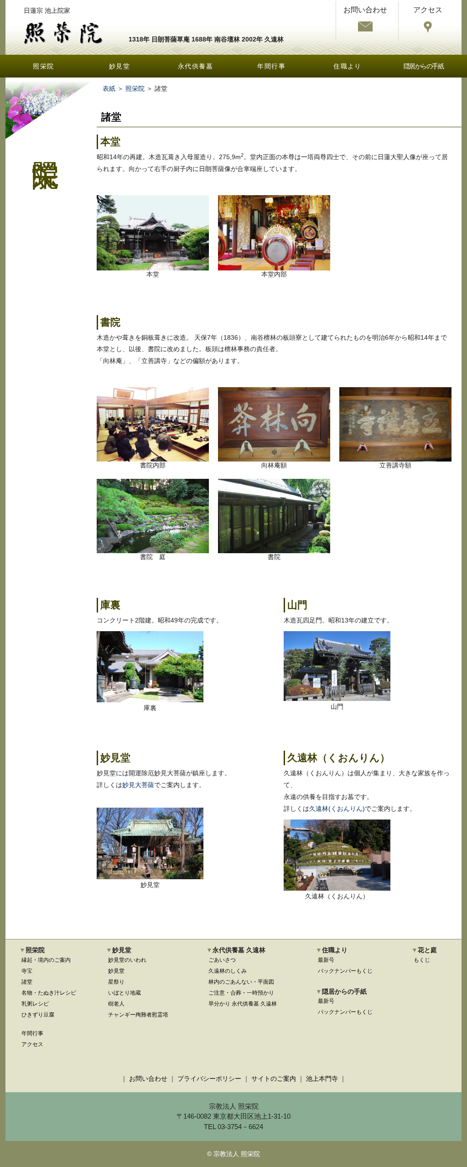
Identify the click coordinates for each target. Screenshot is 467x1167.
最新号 (326, 960)
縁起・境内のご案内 (46, 960)
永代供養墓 (195, 66)
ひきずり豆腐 (37, 1014)
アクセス (32, 1044)
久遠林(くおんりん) (337, 808)
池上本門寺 (322, 1078)
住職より (347, 66)
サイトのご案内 (273, 1078)
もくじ (422, 960)
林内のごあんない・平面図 (241, 982)
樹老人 (116, 1004)
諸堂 (26, 982)
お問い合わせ (148, 1078)
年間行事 (271, 66)
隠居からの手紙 (424, 66)
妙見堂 (119, 66)
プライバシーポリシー (209, 1078)
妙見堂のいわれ (127, 960)
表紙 (109, 88)
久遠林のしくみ (227, 971)
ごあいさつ (222, 960)
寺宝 (26, 971)
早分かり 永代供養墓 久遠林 (242, 1004)
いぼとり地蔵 (124, 993)
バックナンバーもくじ (345, 971)
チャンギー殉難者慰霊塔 (138, 1014)
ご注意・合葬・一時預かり (241, 993)
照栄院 (43, 66)
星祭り (116, 982)
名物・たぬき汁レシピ (48, 993)
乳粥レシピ (35, 1004)
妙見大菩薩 (138, 784)
